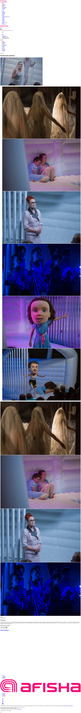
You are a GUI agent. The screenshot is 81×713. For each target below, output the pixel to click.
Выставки (3, 8)
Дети (3, 10)
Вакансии (3, 678)
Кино (4, 4)
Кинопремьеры (4, 22)
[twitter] (2, 702)
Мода (3, 18)
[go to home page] (4, 26)
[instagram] (2, 701)
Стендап (3, 17)
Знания (3, 46)
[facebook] (2, 700)
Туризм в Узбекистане (5, 16)
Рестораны (5, 7)
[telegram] (2, 698)
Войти (3, 2)
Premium (3, 13)
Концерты (3, 5)
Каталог (3, 20)
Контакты (3, 676)
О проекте (4, 677)
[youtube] (2, 704)
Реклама (3, 675)
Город (3, 11)
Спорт (3, 21)
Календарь (4, 24)
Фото (3, 14)
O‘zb (1, 2)
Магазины (4, 12)
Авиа (3, 23)
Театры (3, 43)
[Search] (6, 2)
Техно (3, 15)
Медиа (3, 19)
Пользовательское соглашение (68, 705)
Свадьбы (3, 50)
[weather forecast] (41, 33)
